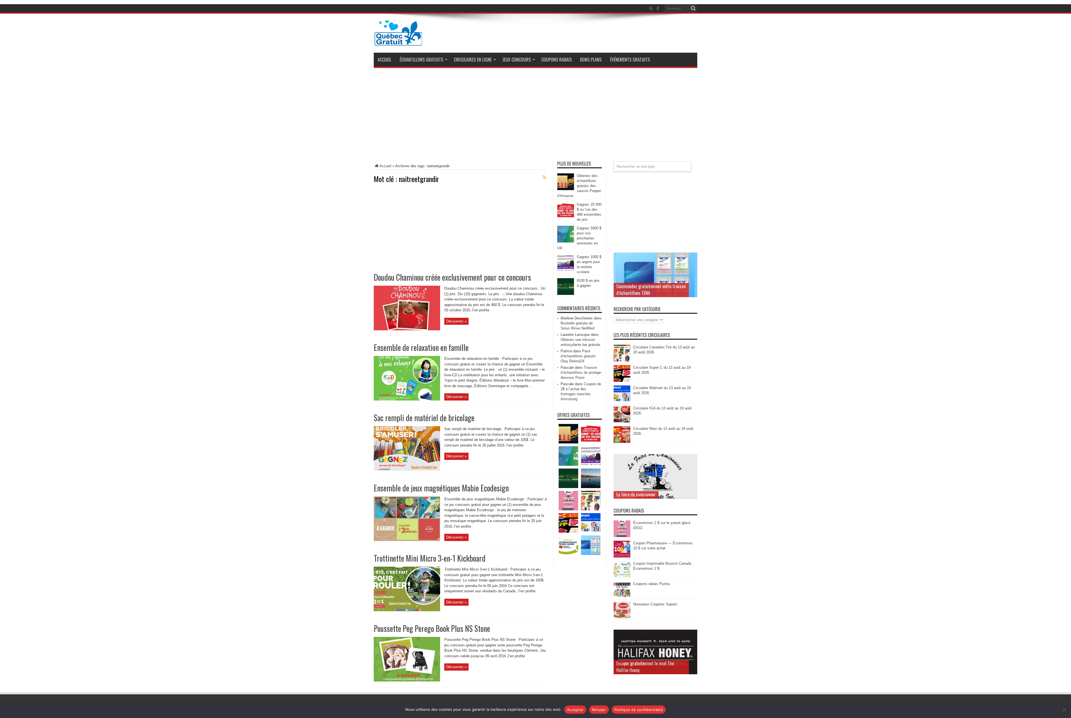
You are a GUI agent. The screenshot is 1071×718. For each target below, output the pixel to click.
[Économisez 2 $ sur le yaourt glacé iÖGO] (622, 536)
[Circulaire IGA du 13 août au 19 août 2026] (622, 421)
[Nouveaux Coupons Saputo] (622, 617)
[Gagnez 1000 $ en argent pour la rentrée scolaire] (565, 270)
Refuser (599, 709)
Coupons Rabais (556, 59)
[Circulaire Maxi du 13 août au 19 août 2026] (622, 442)
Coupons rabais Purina (651, 584)
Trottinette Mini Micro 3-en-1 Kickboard (430, 558)
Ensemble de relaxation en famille (421, 347)
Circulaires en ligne (473, 59)
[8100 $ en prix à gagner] (565, 294)
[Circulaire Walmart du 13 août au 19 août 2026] (622, 401)
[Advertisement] (535, 117)
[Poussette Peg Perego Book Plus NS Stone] (407, 680)
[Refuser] (1064, 709)
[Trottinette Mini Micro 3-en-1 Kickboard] (407, 610)
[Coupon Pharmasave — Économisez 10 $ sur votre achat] (622, 556)
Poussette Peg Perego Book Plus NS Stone (432, 628)
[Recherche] (693, 8)
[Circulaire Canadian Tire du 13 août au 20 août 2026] (622, 360)
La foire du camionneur (636, 494)
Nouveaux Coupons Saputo (655, 604)
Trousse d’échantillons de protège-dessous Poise (581, 372)
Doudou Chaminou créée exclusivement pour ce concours (452, 277)
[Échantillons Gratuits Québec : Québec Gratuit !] (398, 41)
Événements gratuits (630, 59)
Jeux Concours (516, 59)
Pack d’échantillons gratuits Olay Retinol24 (578, 356)
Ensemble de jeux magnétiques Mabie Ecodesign (441, 488)
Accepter (575, 709)
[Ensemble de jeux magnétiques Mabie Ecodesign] (407, 540)
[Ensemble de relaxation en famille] (407, 399)
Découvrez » (456, 321)
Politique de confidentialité (638, 709)
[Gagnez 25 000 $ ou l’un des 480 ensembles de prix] (565, 217)
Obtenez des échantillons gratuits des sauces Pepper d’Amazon (579, 186)
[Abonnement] (544, 177)
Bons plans (591, 59)
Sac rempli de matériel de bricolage (424, 417)
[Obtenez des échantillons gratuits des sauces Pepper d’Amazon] (565, 189)
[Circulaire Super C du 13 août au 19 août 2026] (622, 381)
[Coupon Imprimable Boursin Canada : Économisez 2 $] (622, 576)
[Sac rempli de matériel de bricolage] (407, 469)
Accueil (384, 59)
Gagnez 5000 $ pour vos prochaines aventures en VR (579, 238)
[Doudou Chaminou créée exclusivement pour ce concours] (407, 329)
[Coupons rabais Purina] (622, 597)
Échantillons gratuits (421, 59)
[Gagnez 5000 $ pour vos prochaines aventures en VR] (565, 241)
